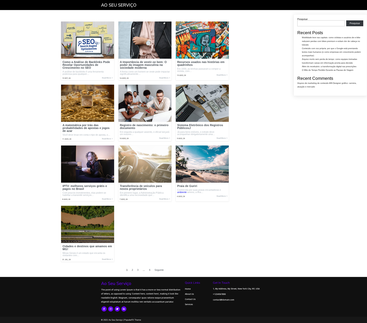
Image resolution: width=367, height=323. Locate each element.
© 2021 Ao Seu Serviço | (112, 320)
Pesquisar (302, 19)
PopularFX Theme (132, 320)
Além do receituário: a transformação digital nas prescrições (329, 66)
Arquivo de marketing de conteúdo (313, 83)
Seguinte (159, 270)
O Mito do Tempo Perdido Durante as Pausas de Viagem (327, 70)
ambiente (182, 192)
